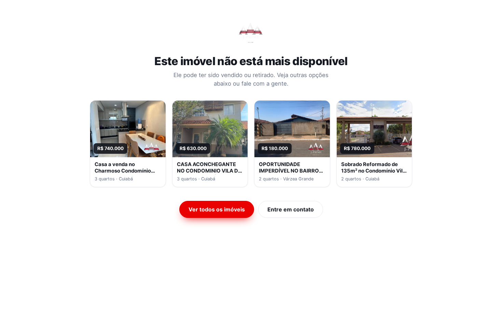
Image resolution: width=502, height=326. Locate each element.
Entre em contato (290, 209)
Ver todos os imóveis (217, 209)
